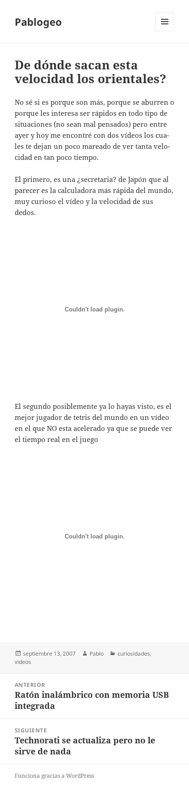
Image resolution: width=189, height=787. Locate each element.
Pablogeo (38, 21)
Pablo (96, 653)
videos (23, 662)
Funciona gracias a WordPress (54, 776)
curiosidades (133, 653)
